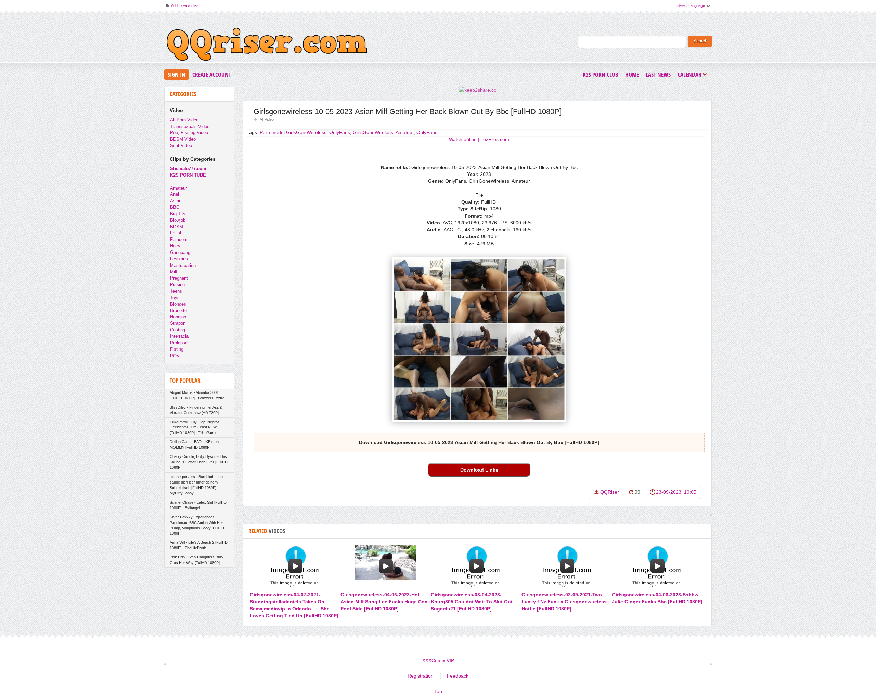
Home (632, 74)
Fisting (176, 349)
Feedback (457, 676)
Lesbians (179, 258)
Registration (421, 676)
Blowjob (177, 220)
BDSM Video (183, 139)
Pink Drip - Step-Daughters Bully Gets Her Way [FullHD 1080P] (196, 560)
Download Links (479, 470)
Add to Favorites (181, 7)
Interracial (180, 336)
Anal (174, 194)
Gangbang (180, 252)
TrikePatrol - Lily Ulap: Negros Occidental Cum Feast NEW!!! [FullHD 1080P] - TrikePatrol (195, 427)
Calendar (691, 75)
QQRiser (609, 492)
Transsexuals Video (189, 126)
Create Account (211, 74)
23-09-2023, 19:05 (676, 492)
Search (700, 41)
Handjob (178, 316)
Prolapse (179, 342)
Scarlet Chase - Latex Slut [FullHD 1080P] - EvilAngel (198, 505)
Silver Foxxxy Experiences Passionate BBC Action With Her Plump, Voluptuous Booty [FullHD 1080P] (197, 525)
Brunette (178, 310)
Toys (175, 297)
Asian (175, 200)
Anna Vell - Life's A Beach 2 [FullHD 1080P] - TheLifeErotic (199, 545)
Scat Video (181, 145)
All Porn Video (184, 120)
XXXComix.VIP (438, 660)
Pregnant (179, 278)
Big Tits (177, 213)
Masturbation (183, 265)
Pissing (177, 284)
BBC (174, 207)
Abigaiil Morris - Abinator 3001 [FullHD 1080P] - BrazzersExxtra (197, 395)
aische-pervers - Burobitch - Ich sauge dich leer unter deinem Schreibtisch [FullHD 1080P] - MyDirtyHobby (196, 485)
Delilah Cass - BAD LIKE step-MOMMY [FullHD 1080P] (195, 444)
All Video (267, 119)
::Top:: (438, 691)
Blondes (178, 304)
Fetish (176, 232)
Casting (177, 329)
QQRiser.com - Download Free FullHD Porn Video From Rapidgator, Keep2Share (267, 45)
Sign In (176, 74)
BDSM (176, 226)
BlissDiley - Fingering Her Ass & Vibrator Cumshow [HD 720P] (196, 410)
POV (175, 355)
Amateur (405, 132)
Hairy (175, 245)
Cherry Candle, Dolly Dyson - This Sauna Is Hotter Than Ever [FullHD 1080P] (199, 461)
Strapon (177, 323)
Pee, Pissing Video (189, 132)
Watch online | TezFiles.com (479, 139)
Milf (173, 271)
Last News (658, 74)
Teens (176, 291)
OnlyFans (426, 132)
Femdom (179, 239)
